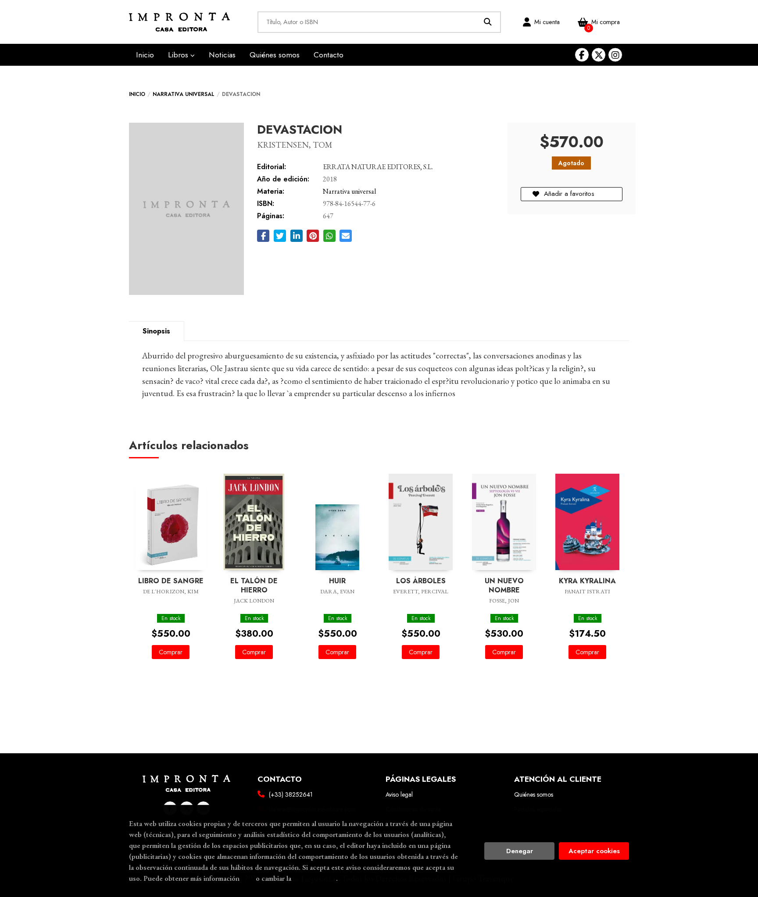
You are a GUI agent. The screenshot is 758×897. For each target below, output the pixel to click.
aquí (247, 878)
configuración (314, 878)
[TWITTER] (598, 55)
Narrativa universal (184, 94)
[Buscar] (488, 22)
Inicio (137, 94)
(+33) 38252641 (291, 794)
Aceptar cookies (594, 851)
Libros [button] (179, 54)
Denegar (519, 851)
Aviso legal (399, 794)
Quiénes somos (533, 794)
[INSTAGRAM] (615, 55)
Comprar (170, 652)
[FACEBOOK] (582, 55)
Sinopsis (156, 331)
